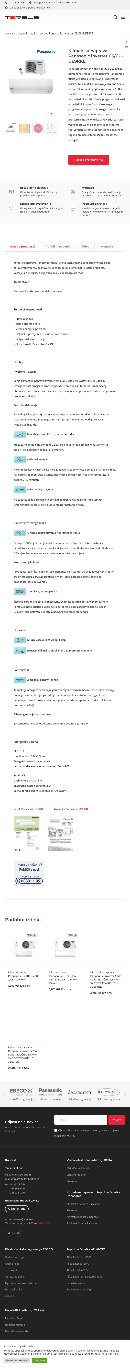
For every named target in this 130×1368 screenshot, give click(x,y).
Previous (5, 1094)
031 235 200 (17, 1192)
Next (125, 1094)
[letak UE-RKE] (26, 833)
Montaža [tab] (107, 246)
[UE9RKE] (60, 833)
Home (8, 33)
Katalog (18, 33)
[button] (115, 17)
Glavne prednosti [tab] (22, 246)
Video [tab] (85, 246)
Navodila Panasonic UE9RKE (71, 809)
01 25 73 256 (17, 1184)
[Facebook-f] (9, 1233)
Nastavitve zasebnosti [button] (17, 1360)
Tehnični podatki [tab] (58, 246)
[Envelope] (18, 1233)
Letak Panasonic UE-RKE (28, 809)
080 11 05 (44, 1223)
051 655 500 (17, 1188)
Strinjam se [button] (39, 1360)
